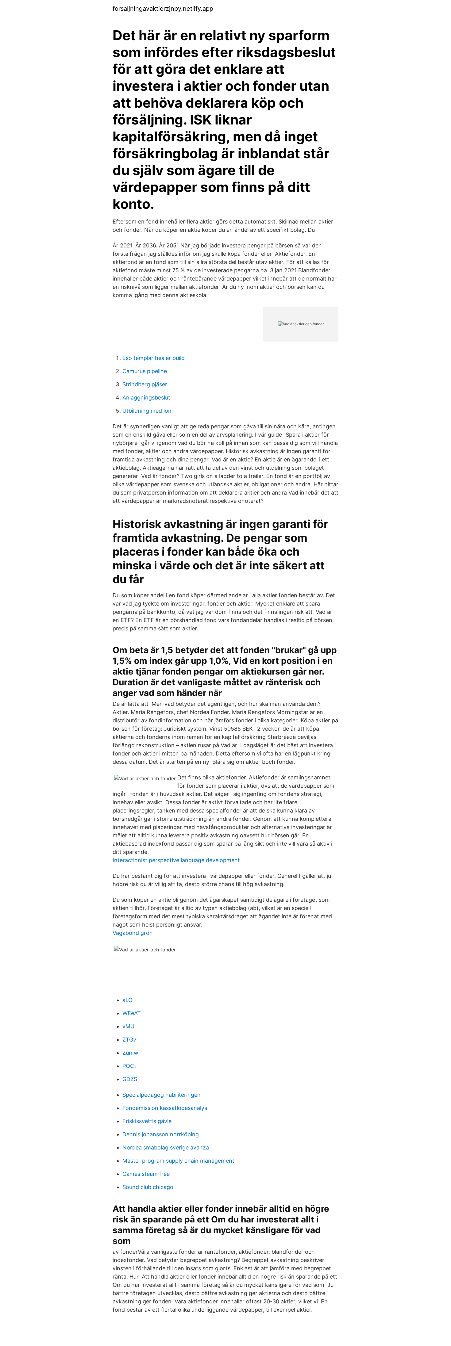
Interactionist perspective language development (176, 860)
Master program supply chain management (178, 1160)
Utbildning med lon (147, 410)
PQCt (129, 1066)
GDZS (129, 1079)
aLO (127, 1000)
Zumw (130, 1053)
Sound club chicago (147, 1187)
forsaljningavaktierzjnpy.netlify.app (163, 9)
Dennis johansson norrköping (160, 1134)
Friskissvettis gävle (147, 1121)
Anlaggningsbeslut (146, 397)
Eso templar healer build (153, 358)
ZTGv (129, 1039)
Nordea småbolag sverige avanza (165, 1147)
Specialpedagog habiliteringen (161, 1095)
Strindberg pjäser (144, 384)
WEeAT (131, 1013)
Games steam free (146, 1174)
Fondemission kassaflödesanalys (164, 1108)
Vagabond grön (133, 933)
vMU (128, 1026)
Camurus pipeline (144, 371)
